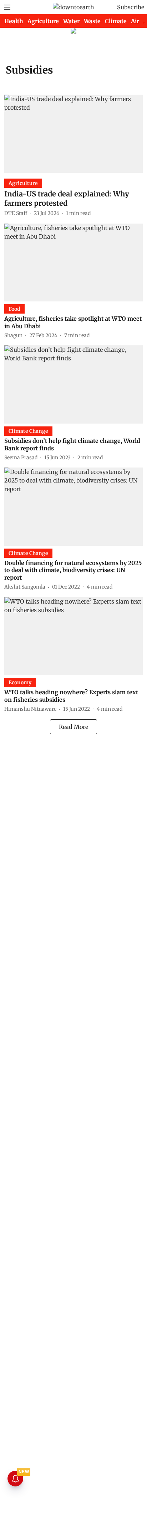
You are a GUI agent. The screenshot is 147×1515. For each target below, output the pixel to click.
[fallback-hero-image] (73, 133)
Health (13, 21)
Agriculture (43, 21)
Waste (92, 21)
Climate (116, 21)
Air (135, 21)
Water (71, 21)
